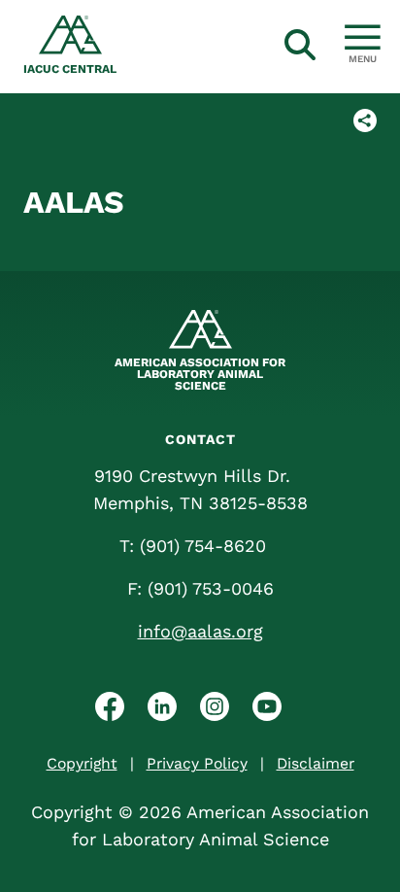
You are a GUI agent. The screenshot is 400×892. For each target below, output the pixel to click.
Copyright (82, 763)
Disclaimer (315, 763)
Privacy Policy (197, 763)
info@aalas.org (200, 631)
